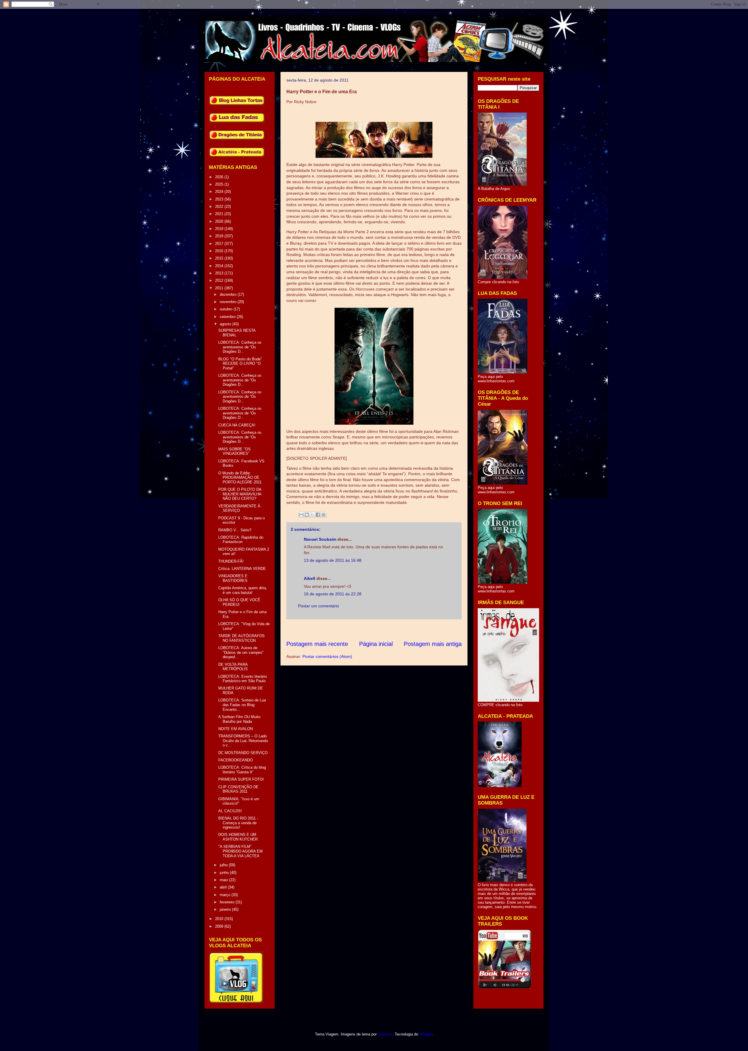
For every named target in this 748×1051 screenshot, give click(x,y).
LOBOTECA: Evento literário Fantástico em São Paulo (242, 678)
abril (224, 887)
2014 (219, 266)
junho (225, 872)
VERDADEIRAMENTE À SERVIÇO (239, 508)
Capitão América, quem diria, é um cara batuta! (242, 590)
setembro (228, 316)
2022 (219, 206)
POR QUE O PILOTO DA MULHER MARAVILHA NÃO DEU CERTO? (239, 494)
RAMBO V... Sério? (234, 530)
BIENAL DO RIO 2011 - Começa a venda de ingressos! (238, 822)
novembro (229, 302)
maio (224, 880)
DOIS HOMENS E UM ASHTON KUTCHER (238, 836)
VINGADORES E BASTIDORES (232, 578)
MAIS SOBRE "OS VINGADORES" (234, 451)
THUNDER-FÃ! (231, 561)
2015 (219, 258)
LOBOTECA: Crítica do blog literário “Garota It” (242, 769)
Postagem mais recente (317, 644)
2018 (219, 236)
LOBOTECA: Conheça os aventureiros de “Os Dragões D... (240, 347)
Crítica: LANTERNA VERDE (242, 568)
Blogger (425, 1034)
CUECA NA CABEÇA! (236, 425)
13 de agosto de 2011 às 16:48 (332, 560)
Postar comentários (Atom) (327, 656)
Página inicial (376, 644)
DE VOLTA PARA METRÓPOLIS (233, 666)
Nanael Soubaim (320, 539)
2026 (219, 177)
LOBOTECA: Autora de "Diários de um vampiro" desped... (241, 652)
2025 (219, 184)
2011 (219, 288)
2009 (219, 926)
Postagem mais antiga (433, 644)
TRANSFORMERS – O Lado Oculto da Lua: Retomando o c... (243, 740)
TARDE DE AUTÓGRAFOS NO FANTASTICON (241, 638)
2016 (219, 251)
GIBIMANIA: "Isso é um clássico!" (238, 801)
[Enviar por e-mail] (301, 515)
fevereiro (228, 902)
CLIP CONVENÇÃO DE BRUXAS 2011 (238, 789)
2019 (219, 229)
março (225, 895)
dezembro (229, 294)
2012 (219, 280)
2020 (219, 221)
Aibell (309, 578)
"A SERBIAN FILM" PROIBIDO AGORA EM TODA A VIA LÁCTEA (240, 851)
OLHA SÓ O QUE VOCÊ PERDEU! (239, 602)
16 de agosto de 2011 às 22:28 (332, 594)
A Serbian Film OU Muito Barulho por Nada (239, 719)
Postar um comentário (318, 606)
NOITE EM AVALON (235, 729)
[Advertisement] (392, 630)
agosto (226, 324)
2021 (219, 214)
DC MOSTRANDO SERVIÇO (243, 753)
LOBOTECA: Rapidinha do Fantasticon (240, 539)
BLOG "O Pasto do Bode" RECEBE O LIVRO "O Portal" (240, 363)
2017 (219, 243)
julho (224, 865)
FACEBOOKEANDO (235, 760)
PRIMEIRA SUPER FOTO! (241, 779)
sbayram (385, 1034)
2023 (219, 199)
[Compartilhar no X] (312, 515)
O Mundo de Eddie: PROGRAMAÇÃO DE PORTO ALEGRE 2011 (240, 477)
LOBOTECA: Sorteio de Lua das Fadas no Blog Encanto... (242, 704)
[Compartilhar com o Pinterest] (323, 515)
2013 (219, 273)
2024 (219, 191)
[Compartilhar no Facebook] (318, 515)
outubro (226, 309)
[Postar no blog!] (307, 515)
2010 (219, 919)
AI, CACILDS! (230, 811)
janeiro (226, 909)
